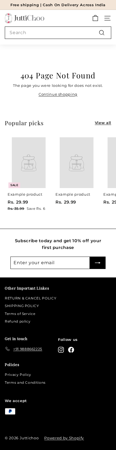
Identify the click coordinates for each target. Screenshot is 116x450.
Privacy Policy (18, 374)
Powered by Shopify (64, 438)
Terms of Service (20, 314)
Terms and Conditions (25, 382)
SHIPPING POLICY (22, 306)
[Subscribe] (98, 263)
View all (103, 122)
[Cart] (95, 18)
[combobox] (58, 33)
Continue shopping (58, 94)
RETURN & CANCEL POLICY (30, 298)
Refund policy (17, 321)
